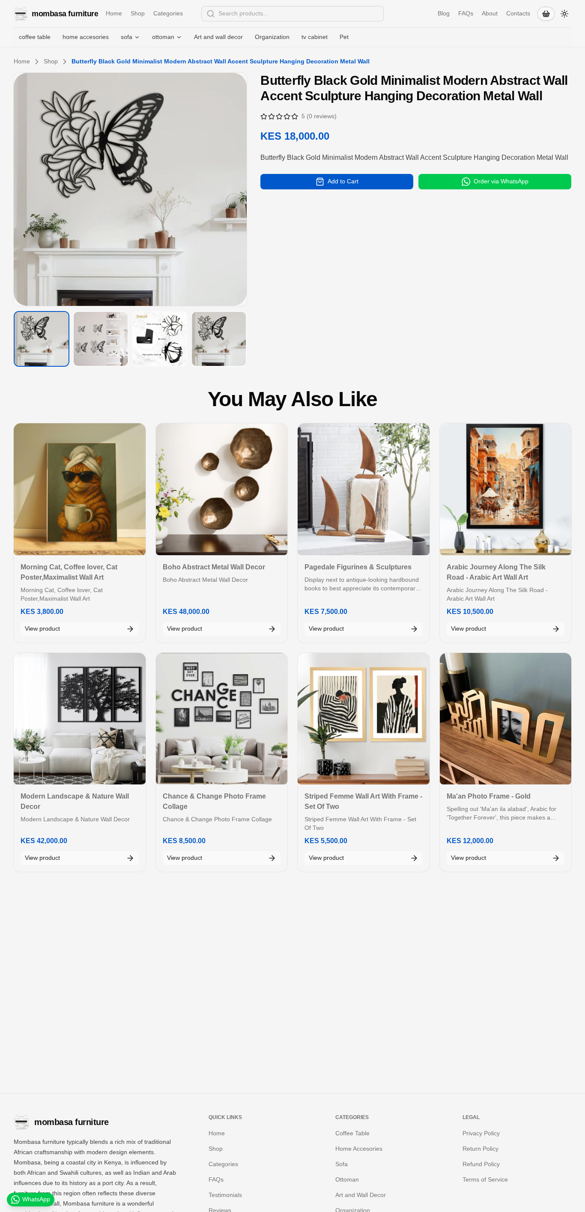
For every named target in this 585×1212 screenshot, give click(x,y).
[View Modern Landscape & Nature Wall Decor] (80, 719)
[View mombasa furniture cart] (546, 13)
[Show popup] (381, 13)
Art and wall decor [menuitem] (218, 36)
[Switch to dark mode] (564, 14)
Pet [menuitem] (344, 36)
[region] (130, 189)
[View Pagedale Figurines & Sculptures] (364, 489)
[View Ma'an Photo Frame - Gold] (506, 719)
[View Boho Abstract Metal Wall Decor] (222, 489)
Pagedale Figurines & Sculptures (358, 567)
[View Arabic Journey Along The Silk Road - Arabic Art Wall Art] (506, 489)
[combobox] (292, 13)
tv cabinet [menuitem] (314, 36)
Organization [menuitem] (272, 36)
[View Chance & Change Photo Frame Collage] (222, 719)
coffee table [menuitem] (35, 36)
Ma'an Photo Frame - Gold (489, 796)
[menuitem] (130, 37)
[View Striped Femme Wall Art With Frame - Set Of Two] (364, 719)
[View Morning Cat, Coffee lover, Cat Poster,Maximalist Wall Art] (80, 489)
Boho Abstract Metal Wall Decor (214, 567)
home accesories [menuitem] (86, 36)
